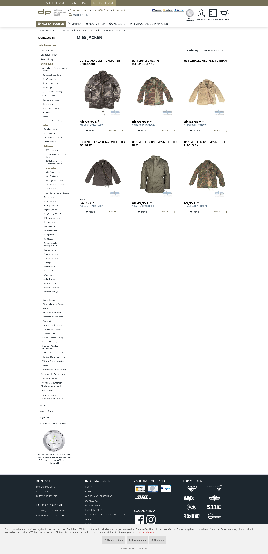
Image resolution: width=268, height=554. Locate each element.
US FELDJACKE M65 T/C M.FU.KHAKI (205, 61)
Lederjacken (49, 222)
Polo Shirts (47, 321)
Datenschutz (92, 519)
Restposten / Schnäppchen (53, 423)
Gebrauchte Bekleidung (53, 374)
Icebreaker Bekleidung (52, 120)
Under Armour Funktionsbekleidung (52, 396)
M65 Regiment (52, 176)
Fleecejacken (49, 197)
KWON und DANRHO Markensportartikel (52, 384)
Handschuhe (47, 104)
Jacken (45, 125)
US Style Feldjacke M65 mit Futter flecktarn (207, 144)
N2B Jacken (49, 234)
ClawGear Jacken (51, 141)
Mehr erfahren (146, 532)
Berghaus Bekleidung (51, 75)
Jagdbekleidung (49, 279)
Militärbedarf (103, 3)
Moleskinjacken (50, 230)
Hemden (46, 112)
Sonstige (47, 262)
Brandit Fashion (49, 54)
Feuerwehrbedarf (51, 3)
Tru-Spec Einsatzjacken (54, 270)
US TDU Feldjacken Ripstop (57, 193)
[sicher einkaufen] (190, 13)
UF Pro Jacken (50, 133)
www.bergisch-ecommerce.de (135, 548)
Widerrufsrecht (94, 505)
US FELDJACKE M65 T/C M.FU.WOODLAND (145, 62)
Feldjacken (49, 146)
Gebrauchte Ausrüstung (53, 369)
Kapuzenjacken (50, 209)
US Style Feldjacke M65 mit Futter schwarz (102, 144)
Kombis (45, 295)
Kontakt (89, 486)
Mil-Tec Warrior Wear (51, 312)
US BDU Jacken (52, 188)
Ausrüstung (47, 59)
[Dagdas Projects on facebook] (139, 519)
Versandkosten (94, 491)
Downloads (92, 500)
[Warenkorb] (224, 13)
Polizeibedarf (79, 3)
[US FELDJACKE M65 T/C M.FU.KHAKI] (207, 93)
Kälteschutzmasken (50, 287)
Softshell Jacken (51, 258)
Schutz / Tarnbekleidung (52, 337)
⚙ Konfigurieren (137, 540)
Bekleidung (47, 63)
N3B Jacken (49, 239)
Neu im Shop (46, 411)
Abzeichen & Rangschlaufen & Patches (55, 69)
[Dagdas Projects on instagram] (151, 519)
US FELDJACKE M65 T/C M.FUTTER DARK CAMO (100, 62)
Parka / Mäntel (50, 250)
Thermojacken (50, 266)
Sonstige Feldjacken (54, 180)
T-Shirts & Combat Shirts (53, 352)
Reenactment (48, 390)
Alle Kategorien (47, 44)
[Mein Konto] (201, 13)
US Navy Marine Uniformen (54, 357)
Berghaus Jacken (51, 129)
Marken (43, 404)
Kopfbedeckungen (50, 300)
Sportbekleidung (49, 341)
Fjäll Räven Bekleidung (52, 91)
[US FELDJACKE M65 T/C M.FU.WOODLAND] (155, 93)
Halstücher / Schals (50, 100)
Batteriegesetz (93, 510)
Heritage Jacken (51, 205)
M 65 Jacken (51, 168)
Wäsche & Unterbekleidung (54, 361)
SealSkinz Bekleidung (51, 329)
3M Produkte (47, 50)
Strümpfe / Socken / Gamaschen (50, 347)
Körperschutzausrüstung (53, 304)
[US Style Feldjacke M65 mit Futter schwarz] (103, 174)
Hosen (45, 116)
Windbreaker (49, 275)
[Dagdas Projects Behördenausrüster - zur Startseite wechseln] (51, 13)
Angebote (44, 417)
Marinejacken (50, 226)
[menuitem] (125, 12)
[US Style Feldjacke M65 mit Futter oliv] (155, 174)
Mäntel (45, 308)
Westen (45, 365)
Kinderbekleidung (50, 291)
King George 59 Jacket (53, 213)
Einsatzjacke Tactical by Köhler (56, 155)
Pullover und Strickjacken (53, 325)
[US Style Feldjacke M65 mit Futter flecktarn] (207, 174)
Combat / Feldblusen (53, 137)
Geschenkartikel (49, 378)
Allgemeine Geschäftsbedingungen (105, 514)
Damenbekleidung (50, 83)
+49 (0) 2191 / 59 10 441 (53, 510)
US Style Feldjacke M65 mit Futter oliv (154, 144)
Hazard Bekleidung (50, 108)
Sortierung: (193, 50)
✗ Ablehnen (157, 540)
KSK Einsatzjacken (52, 218)
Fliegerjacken (50, 201)
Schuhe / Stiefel (49, 333)
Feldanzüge (47, 87)
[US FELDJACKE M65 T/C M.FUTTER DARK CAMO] (103, 93)
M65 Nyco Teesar (53, 172)
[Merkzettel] (213, 13)
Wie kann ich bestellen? (98, 496)
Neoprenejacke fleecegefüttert (50, 244)
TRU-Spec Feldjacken (55, 184)
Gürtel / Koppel (48, 95)
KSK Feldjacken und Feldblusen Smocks (54, 162)
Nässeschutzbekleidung (52, 316)
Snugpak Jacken (51, 254)
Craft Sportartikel (49, 79)
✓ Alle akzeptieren (113, 540)
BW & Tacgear (52, 150)
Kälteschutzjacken (50, 283)
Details (112, 130)
